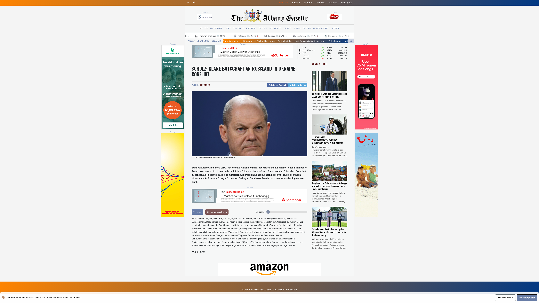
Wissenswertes (321, 28)
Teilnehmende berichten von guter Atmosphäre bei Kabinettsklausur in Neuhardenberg (312, 41)
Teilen (278, 85)
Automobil (251, 28)
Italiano (333, 2)
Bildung (307, 28)
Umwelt (287, 28)
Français (321, 2)
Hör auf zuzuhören (218, 212)
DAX (304, 57)
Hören (198, 212)
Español (308, 2)
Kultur (297, 28)
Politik (204, 28)
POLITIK (195, 84)
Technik (263, 28)
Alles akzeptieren (527, 297)
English (296, 2)
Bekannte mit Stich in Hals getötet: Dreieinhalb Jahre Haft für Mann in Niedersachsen (226, 41)
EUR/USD (306, 54)
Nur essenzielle (505, 297)
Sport (227, 28)
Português (346, 2)
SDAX (304, 46)
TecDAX (305, 49)
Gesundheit (275, 28)
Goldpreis (306, 51)
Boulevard (238, 28)
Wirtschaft (216, 28)
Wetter (336, 28)
